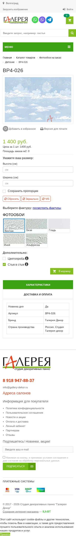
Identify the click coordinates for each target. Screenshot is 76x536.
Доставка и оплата (38, 294)
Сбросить (13, 198)
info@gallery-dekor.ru (15, 387)
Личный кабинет (15, 425)
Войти (69, 9)
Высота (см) (10, 163)
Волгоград (11, 3)
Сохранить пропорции (23, 191)
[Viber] (42, 19)
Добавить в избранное (22, 128)
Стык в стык (16, 264)
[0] (69, 20)
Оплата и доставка (17, 421)
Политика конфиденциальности (25, 408)
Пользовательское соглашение (24, 412)
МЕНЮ (9, 46)
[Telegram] (49, 19)
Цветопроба (16, 258)
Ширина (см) (10, 177)
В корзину (64, 271)
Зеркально (31, 198)
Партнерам (12, 430)
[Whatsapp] (35, 19)
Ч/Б (46, 198)
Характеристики (38, 284)
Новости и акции (16, 417)
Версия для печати (55, 128)
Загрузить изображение (15, 9)
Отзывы (10, 434)
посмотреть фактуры (47, 208)
